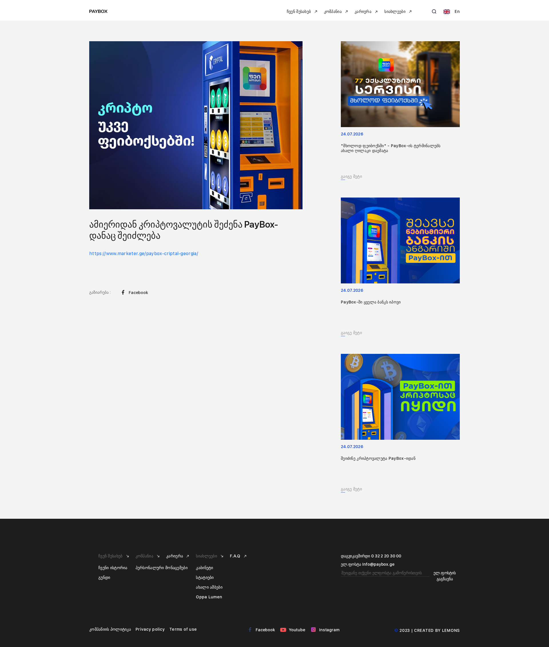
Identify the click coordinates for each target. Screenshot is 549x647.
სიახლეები (207, 556)
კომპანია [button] (333, 11)
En (456, 11)
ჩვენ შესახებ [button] (299, 11)
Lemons (451, 630)
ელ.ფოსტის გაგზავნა (444, 576)
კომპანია (145, 556)
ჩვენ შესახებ (111, 556)
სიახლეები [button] (395, 11)
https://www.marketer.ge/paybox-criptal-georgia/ (143, 253)
